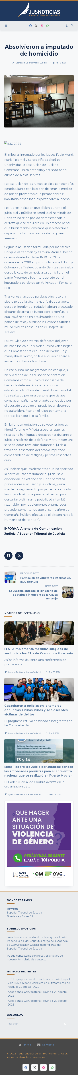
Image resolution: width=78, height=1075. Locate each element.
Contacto (48, 1045)
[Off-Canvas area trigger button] (6, 25)
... (23, 664)
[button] (39, 843)
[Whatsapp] (47, 25)
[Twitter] (36, 25)
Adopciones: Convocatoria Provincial (31, 992)
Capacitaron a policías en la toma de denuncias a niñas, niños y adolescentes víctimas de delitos (36, 710)
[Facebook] (30, 25)
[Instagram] (42, 25)
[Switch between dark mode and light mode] (66, 25)
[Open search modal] (72, 25)
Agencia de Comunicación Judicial (24, 672)
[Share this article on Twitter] (19, 556)
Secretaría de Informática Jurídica (32, 63)
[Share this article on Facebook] (8, 556)
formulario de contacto (31, 959)
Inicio (27, 1045)
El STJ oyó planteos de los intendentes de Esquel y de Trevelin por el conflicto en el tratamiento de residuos (39, 983)
